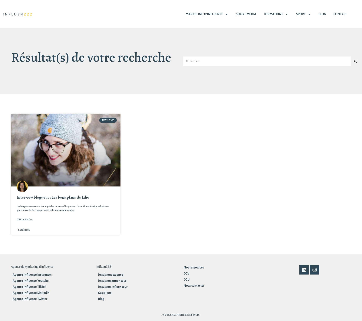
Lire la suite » (24, 219)
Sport (301, 14)
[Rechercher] (355, 61)
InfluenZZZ (103, 266)
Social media (246, 14)
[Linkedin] (304, 270)
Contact (340, 14)
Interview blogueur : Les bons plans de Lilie (53, 197)
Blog (322, 14)
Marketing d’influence (204, 14)
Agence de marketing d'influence (32, 266)
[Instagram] (314, 270)
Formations (273, 14)
